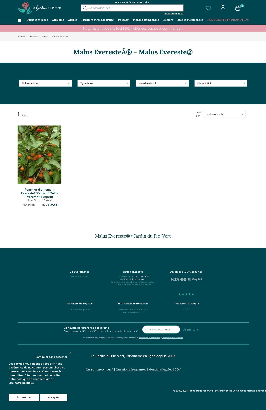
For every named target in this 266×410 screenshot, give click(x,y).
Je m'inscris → (192, 329)
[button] (208, 8)
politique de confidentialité (149, 337)
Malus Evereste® (60, 36)
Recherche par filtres (174, 13)
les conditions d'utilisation (172, 337)
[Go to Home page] (39, 8)
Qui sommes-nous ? (100, 369)
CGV (177, 369)
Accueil (21, 36)
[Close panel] (70, 352)
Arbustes (33, 36)
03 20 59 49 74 (141, 276)
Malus (45, 36)
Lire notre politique (21, 383)
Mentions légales (160, 369)
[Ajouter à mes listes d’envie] (55, 132)
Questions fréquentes (131, 369)
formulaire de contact (135, 279)
